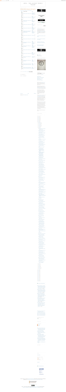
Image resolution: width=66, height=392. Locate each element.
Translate (42, 74)
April (39, 265)
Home (28, 93)
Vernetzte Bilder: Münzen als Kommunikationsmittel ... (41, 166)
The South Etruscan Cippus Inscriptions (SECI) (41, 148)
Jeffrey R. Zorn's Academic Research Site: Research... (41, 256)
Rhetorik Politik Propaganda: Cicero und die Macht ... (41, 171)
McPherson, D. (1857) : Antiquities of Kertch (40, 236)
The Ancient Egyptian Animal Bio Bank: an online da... (42, 169)
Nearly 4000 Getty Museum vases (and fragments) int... (41, 244)
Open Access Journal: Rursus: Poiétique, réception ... (41, 220)
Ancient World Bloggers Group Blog (41, 87)
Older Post (35, 93)
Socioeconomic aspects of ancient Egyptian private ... (41, 239)
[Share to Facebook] (31, 71)
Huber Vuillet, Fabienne (33, 27)
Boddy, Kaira (33, 14)
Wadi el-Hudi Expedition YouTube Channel (41, 157)
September (40, 125)
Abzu (43, 101)
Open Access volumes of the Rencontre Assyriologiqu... (41, 207)
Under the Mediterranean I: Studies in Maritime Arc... (41, 164)
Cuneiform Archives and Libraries (41, 208)
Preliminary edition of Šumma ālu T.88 (27, 13)
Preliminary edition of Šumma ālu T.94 (27, 35)
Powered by (39, 22)
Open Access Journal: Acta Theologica (41, 216)
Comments (39, 359)
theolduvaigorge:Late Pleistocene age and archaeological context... (41, 311)
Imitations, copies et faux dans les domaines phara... (41, 193)
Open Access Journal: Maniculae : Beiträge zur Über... (41, 241)
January (39, 268)
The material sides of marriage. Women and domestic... (41, 143)
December (40, 122)
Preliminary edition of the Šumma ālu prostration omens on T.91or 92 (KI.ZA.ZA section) (27, 32)
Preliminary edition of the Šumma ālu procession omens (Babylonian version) (27, 67)
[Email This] (29, 71)
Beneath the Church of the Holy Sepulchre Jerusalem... (41, 252)
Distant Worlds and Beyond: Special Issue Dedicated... (41, 243)
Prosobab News (40, 198)
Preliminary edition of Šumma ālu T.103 (27, 49)
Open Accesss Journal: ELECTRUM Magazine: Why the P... (41, 248)
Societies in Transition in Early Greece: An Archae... (41, 173)
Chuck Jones (24, 71)
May (39, 264)
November (40, 123)
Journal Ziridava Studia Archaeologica (41, 312)
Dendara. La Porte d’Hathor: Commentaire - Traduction (41, 235)
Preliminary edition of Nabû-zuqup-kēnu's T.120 (27, 60)
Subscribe (41, 20)
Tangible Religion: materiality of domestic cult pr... (41, 159)
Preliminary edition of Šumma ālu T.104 (27, 53)
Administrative (40, 232)
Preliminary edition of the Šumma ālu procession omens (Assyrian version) (27, 64)
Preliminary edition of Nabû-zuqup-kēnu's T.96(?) (27, 42)
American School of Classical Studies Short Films (41, 246)
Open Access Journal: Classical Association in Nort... (41, 179)
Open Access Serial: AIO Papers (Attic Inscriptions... (41, 205)
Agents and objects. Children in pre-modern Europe (41, 141)
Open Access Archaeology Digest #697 (41, 313)
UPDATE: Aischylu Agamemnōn (40, 77)
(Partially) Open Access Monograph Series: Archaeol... (41, 203)
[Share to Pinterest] (32, 71)
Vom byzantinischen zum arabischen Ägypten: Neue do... (41, 226)
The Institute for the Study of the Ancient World (35, 379)
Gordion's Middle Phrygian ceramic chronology (41, 186)
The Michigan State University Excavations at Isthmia (41, 136)
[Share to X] (30, 71)
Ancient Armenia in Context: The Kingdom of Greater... (41, 250)
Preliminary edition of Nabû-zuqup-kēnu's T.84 (27, 57)
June (39, 263)
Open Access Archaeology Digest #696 (41, 314)
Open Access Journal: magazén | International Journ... (41, 177)
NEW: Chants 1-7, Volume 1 (40, 78)
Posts (38, 358)
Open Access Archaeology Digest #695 (41, 315)
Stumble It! (38, 362)
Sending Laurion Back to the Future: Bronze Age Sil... (41, 258)
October (39, 124)
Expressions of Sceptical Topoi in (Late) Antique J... (41, 175)
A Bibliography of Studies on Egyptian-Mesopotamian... (41, 223)
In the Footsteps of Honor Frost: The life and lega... (41, 162)
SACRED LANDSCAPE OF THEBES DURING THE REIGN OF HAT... (42, 195)
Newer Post (21, 93)
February (40, 267)
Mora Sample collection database (41, 233)
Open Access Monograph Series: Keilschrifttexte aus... (41, 202)
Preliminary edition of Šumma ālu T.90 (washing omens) (27, 20)
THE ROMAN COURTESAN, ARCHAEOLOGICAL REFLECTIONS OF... (41, 153)
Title (21, 11)
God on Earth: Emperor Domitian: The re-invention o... (41, 168)
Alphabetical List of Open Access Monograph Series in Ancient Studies (41, 42)
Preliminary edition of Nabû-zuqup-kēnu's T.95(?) (27, 46)
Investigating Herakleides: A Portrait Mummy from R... (41, 221)
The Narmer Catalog (40, 209)
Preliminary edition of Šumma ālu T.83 (27, 24)
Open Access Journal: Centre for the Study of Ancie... (41, 161)
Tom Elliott (38, 325)
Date (32, 11)
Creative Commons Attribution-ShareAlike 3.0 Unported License (33, 387)
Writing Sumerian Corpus (41, 210)
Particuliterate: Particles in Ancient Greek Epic (41, 200)
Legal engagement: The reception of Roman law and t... (41, 129)
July (39, 127)
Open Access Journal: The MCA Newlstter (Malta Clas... (41, 134)
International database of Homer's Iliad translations (41, 132)
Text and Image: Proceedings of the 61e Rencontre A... (41, 212)
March (39, 266)
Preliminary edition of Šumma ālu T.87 (27, 17)
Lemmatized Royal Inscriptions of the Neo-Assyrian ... (41, 260)
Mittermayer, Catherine (33, 13)
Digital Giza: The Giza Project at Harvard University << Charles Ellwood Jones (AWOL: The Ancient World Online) (41, 332)
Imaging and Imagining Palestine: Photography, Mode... (41, 229)
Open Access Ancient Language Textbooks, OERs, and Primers (40, 45)
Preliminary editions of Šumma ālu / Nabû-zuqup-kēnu (42, 191)
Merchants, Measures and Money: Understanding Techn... (41, 182)
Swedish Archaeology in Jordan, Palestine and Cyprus (41, 130)
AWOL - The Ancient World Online (33, 4)
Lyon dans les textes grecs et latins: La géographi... (41, 262)
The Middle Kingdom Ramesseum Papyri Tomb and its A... (41, 189)
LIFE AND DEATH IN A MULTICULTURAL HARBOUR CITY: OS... (41, 155)
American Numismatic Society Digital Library (41, 218)
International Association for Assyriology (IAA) (41, 213)
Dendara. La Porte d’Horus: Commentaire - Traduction (41, 225)
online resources (31, 378)
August (39, 126)
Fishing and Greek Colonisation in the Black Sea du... (42, 254)
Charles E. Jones (43, 82)
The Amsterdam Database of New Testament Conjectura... (41, 144)
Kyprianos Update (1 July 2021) (41, 257)
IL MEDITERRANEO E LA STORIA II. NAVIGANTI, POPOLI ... (41, 150)
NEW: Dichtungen (39, 76)
